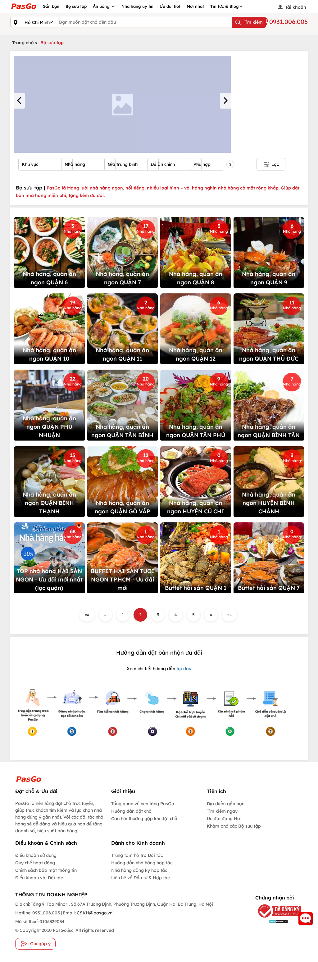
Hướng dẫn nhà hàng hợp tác (141, 863)
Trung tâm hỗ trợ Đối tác (137, 855)
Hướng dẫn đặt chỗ (131, 811)
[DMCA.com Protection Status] (274, 921)
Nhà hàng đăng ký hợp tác (139, 870)
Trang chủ (23, 42)
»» (229, 615)
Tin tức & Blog (224, 6)
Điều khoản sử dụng (36, 855)
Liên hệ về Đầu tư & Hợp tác (140, 877)
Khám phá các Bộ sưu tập (234, 826)
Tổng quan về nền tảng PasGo (142, 803)
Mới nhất (195, 6)
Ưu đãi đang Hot (224, 818)
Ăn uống (102, 6)
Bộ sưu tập (76, 6)
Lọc (275, 164)
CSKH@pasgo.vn (94, 913)
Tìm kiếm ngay (222, 811)
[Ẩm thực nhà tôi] (122, 104)
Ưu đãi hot (170, 6)
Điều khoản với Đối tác (39, 877)
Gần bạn (51, 6)
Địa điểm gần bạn (225, 803)
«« (87, 615)
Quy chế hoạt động (35, 863)
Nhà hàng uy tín (137, 6)
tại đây (183, 668)
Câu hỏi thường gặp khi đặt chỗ (144, 818)
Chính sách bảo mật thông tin (46, 870)
